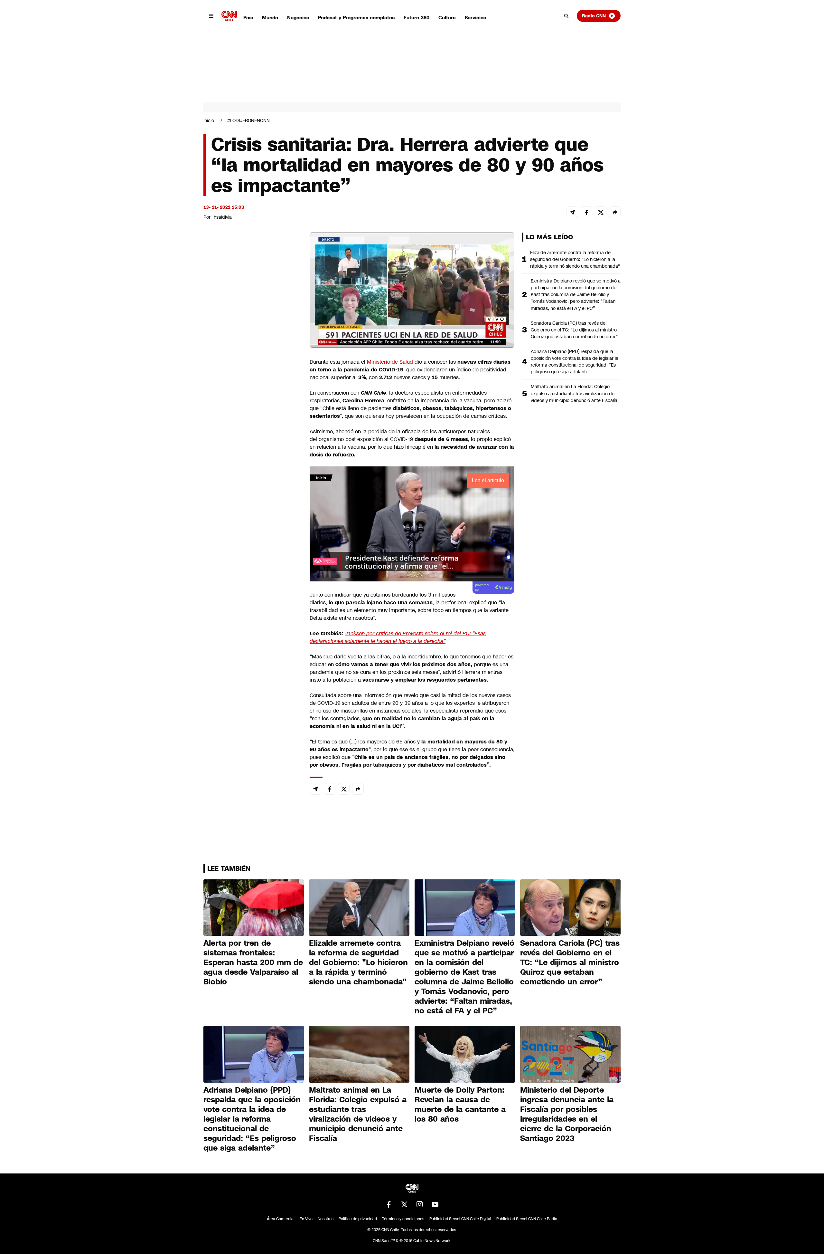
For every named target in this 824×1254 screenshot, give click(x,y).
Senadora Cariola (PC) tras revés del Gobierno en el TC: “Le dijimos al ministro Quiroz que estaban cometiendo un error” (574, 330)
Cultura (447, 17)
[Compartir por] (615, 212)
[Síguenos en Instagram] (420, 1204)
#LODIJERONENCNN (248, 120)
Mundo (270, 17)
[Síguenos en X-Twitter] (404, 1204)
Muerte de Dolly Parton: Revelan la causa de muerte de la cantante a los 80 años (460, 1105)
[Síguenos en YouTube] (435, 1204)
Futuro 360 (416, 17)
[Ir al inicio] (229, 16)
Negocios (298, 17)
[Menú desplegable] (211, 16)
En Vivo (306, 1218)
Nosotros (325, 1218)
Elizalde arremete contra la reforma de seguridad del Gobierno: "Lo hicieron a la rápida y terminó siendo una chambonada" (575, 259)
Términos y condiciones (403, 1218)
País (248, 17)
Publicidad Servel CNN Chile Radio (526, 1218)
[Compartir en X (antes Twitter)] (600, 212)
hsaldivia (223, 217)
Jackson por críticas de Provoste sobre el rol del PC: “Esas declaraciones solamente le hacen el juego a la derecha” (398, 637)
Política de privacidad (358, 1218)
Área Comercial (281, 1218)
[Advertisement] (251, 601)
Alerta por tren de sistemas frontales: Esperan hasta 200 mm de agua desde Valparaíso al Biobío (253, 962)
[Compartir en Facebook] (586, 212)
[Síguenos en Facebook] (389, 1204)
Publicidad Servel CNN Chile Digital (460, 1218)
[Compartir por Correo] (572, 212)
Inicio (208, 120)
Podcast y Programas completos (356, 17)
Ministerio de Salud (390, 362)
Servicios (475, 17)
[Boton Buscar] (566, 16)
